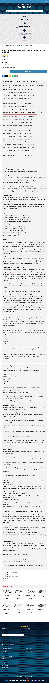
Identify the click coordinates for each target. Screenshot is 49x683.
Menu (3, 1)
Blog (3, 654)
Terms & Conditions (6, 667)
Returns (34, 82)
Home (3, 45)
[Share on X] (6, 76)
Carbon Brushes (6, 574)
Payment (25, 82)
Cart (46, 1)
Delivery (17, 82)
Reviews (3, 653)
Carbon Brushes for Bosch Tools (10, 576)
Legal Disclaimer (5, 663)
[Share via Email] (10, 76)
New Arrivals (5, 578)
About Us (4, 651)
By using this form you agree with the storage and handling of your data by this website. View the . (12, 640)
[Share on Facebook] (3, 76)
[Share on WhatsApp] (13, 76)
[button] (5, 55)
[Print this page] (16, 76)
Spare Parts (5, 580)
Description (7, 82)
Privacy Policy (14, 642)
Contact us (4, 670)
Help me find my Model (7, 656)
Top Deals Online (28, 676)
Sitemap (3, 669)
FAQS (3, 658)
